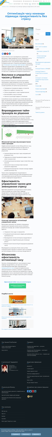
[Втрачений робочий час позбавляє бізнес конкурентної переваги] (17, 313)
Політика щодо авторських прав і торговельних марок (38, 377)
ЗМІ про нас (4, 411)
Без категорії (38, 44)
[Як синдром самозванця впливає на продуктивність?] (17, 325)
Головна (4, 6)
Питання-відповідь (40, 91)
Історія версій (30, 368)
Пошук (47, 33)
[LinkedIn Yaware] (35, 392)
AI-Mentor (11, 3)
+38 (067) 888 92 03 (18, 1)
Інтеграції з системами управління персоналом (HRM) (41, 79)
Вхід (38, 3)
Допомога (34, 3)
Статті (36, 94)
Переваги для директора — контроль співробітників (35, 347)
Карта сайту (30, 380)
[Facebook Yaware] (28, 392)
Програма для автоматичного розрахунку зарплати (11, 398)
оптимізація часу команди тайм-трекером (15, 65)
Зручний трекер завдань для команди (10, 395)
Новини (37, 86)
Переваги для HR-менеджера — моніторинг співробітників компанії (37, 351)
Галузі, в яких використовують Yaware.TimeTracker (9, 347)
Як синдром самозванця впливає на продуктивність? (16, 329)
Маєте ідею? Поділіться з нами (9, 421)
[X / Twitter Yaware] (30, 392)
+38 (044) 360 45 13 (28, 1)
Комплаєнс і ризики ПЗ (43, 51)
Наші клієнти (5, 350)
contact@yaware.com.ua (13, 370)
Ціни (22, 3)
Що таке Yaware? (17, 3)
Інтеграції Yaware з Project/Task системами (41, 72)
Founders (4, 418)
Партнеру (26, 3)
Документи (29, 366)
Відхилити (36, 434)
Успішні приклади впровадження (41, 56)
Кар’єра (3, 416)
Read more (26, 434)
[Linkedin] (10, 54)
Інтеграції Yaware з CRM (41, 68)
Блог (30, 3)
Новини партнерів (40, 89)
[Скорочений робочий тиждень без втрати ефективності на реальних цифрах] (17, 301)
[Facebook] (3, 54)
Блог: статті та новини (41, 46)
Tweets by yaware (39, 112)
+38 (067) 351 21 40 (38, 1)
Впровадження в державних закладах (42, 63)
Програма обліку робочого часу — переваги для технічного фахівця (38, 354)
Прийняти (15, 434)
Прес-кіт (3, 413)
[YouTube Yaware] (33, 392)
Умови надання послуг (32, 371)
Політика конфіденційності (33, 373)
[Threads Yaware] (36, 392)
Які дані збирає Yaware (32, 382)
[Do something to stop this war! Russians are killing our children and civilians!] (3, 3)
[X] (5, 54)
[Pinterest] (7, 54)
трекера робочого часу (8, 268)
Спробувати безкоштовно (17, 286)
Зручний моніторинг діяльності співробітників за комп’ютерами (13, 392)
